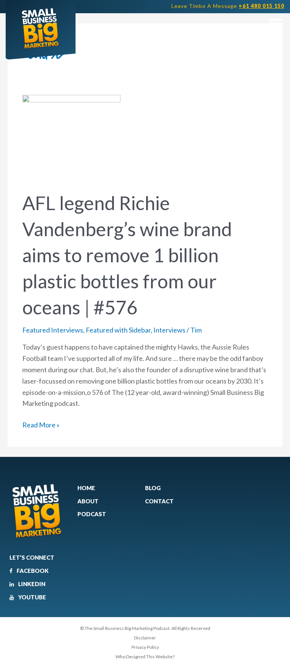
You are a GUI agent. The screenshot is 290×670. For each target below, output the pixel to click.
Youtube (31, 597)
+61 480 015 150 (261, 6)
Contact (159, 501)
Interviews (169, 330)
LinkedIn (31, 583)
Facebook (32, 570)
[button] (275, 23)
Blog (153, 487)
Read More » (41, 424)
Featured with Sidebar (118, 330)
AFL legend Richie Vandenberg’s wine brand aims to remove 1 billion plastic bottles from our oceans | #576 (127, 255)
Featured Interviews (52, 330)
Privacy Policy (145, 647)
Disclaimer (145, 638)
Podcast (91, 514)
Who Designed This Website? (145, 656)
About (88, 501)
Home (86, 487)
